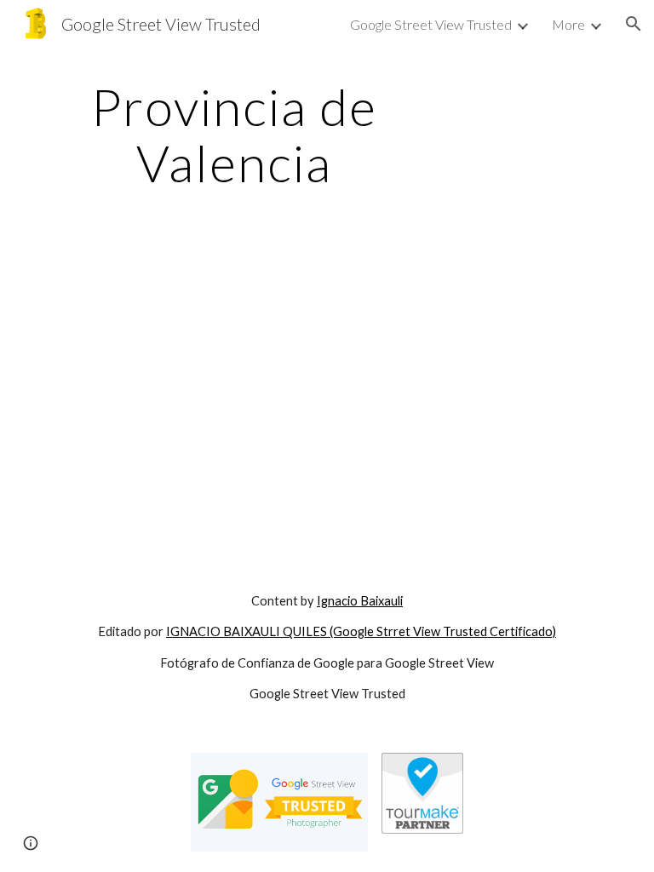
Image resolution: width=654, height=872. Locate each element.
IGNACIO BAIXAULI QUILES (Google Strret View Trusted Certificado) (361, 631)
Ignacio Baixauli (360, 601)
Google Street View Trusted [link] (431, 24)
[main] (234, 135)
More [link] (568, 24)
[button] (633, 23)
